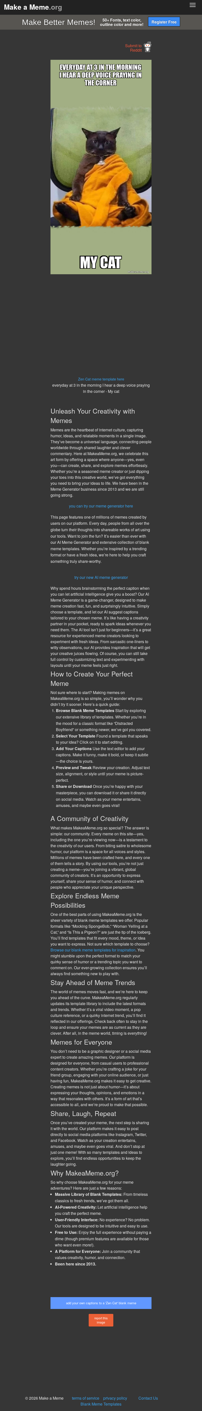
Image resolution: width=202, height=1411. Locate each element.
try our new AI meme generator (101, 577)
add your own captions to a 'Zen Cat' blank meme (101, 1303)
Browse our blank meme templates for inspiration (92, 950)
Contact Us (148, 1398)
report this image (101, 1320)
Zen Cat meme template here (101, 378)
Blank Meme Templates (101, 1404)
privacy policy (115, 1398)
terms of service (85, 1398)
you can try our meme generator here (101, 506)
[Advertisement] (37, 134)
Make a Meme (33, 7)
